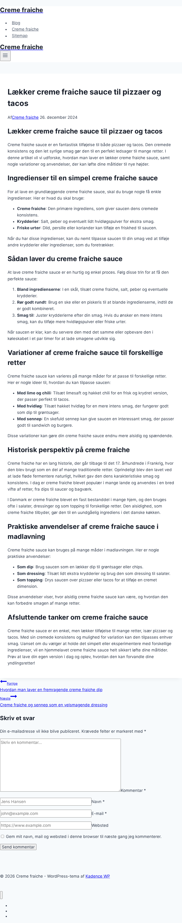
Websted (100, 825)
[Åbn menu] (5, 56)
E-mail (99, 813)
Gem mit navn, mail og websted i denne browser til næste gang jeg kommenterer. (84, 836)
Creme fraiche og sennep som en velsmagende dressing (53, 701)
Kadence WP (98, 876)
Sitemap (19, 35)
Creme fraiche (25, 29)
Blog (16, 22)
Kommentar (133, 790)
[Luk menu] (1, 895)
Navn (98, 801)
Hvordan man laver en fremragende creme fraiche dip (51, 686)
